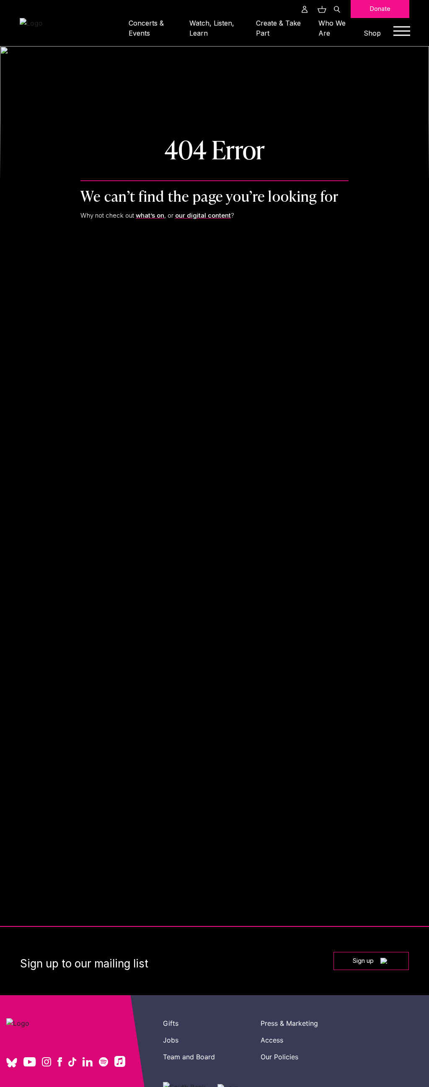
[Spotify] (103, 1062)
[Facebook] (59, 1062)
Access (272, 1040)
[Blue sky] (11, 1065)
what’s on (150, 215)
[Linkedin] (88, 1062)
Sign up (363, 961)
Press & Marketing (289, 1023)
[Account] (304, 9)
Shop (372, 33)
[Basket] (321, 9)
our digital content (203, 215)
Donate (380, 9)
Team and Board (189, 1057)
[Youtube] (29, 1062)
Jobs (170, 1040)
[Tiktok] (72, 1062)
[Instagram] (46, 1062)
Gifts (170, 1023)
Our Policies (279, 1057)
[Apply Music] (119, 1064)
